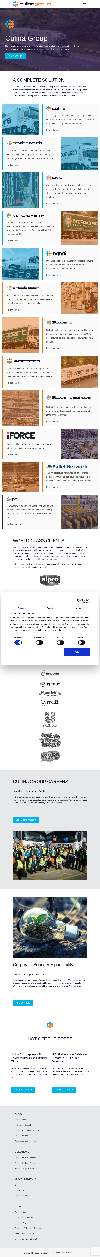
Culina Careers (21, 1196)
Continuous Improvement (25, 1141)
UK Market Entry (21, 1136)
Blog (16, 1185)
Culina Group (20, 1120)
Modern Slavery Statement (26, 1239)
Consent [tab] (22, 608)
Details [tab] (50, 608)
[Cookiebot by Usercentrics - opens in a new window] (79, 601)
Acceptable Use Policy (24, 1217)
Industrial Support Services (26, 1168)
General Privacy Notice (24, 1233)
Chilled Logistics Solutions (25, 1158)
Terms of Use (20, 1212)
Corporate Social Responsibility (27, 1130)
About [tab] (78, 608)
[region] (50, 39)
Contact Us (19, 1190)
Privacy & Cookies (66, 1252)
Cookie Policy (20, 1223)
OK (77, 652)
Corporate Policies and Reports (28, 1228)
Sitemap (55, 1252)
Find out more (52, 130)
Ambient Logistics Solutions (26, 1163)
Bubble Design (41, 1253)
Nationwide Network (23, 1125)
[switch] (39, 642)
